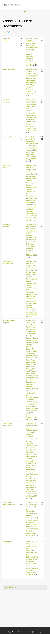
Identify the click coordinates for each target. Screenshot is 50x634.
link (4, 32)
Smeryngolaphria (9, 137)
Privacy (35, 632)
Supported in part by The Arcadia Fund (20, 632)
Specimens (10, 587)
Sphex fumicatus (9, 69)
